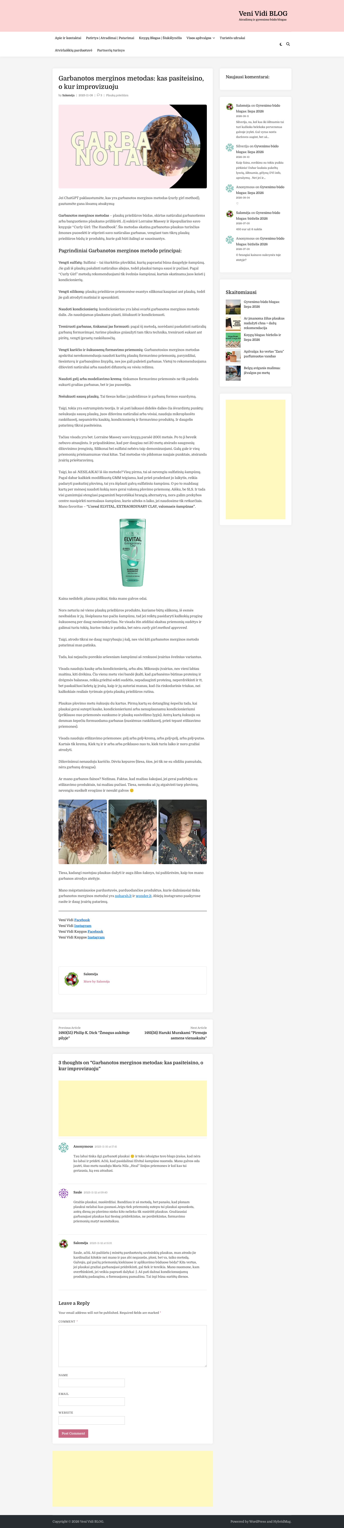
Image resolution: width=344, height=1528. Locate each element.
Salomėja (68, 95)
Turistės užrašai (232, 38)
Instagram (82, 926)
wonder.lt (143, 896)
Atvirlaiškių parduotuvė (73, 50)
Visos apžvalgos (199, 38)
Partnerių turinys (111, 50)
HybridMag (282, 1521)
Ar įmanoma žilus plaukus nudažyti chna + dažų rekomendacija (264, 323)
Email (64, 1393)
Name (63, 1375)
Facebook (82, 920)
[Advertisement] (133, 1108)
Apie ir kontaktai (68, 38)
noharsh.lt (123, 896)
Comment (68, 1321)
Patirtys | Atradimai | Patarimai (110, 38)
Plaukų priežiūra (117, 95)
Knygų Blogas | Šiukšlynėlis (160, 38)
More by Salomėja (97, 981)
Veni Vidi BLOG (263, 13)
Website (66, 1412)
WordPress (257, 1521)
